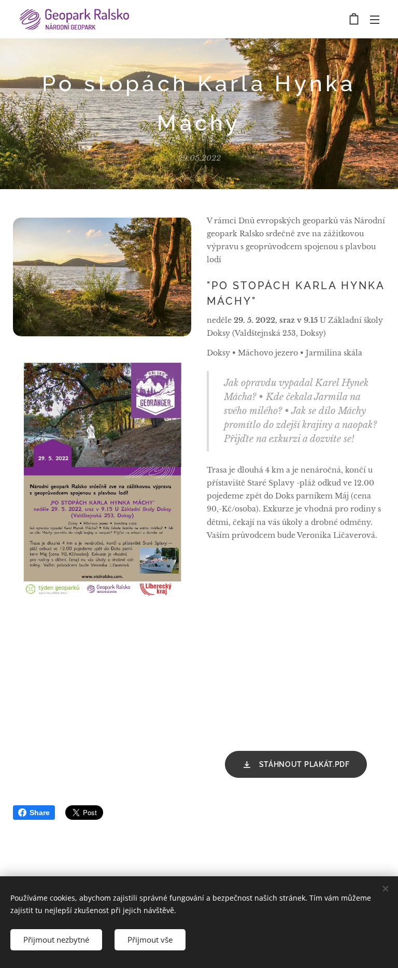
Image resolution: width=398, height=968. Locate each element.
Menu (374, 19)
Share (40, 812)
